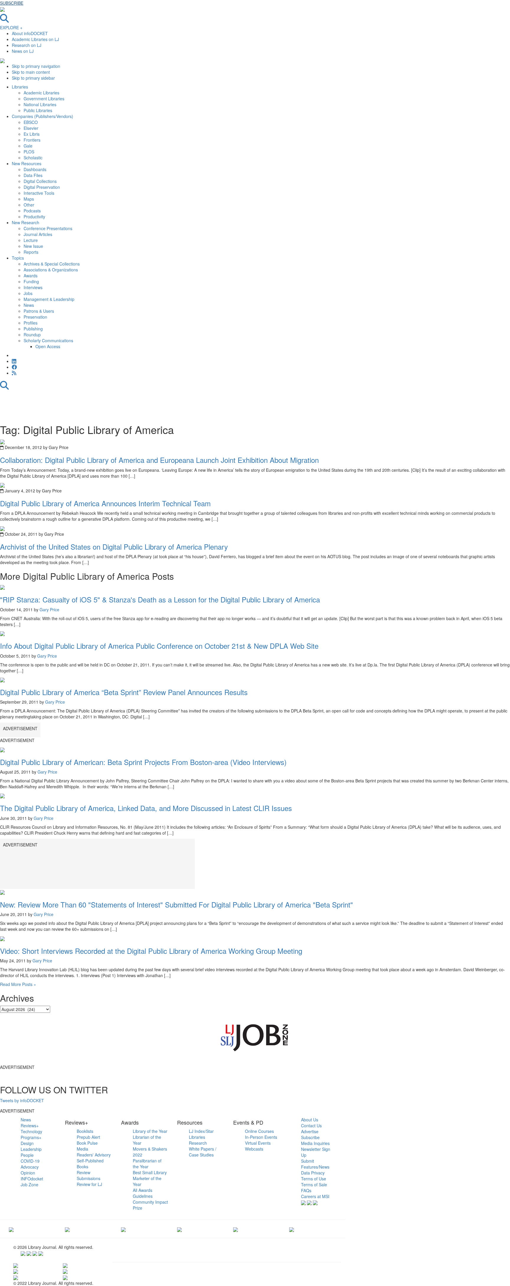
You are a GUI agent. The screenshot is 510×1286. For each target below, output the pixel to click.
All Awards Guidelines (143, 1193)
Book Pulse (87, 1143)
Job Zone (29, 1184)
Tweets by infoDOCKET (22, 1100)
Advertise (309, 1131)
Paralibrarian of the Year (147, 1163)
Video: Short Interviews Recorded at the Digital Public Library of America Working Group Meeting (151, 951)
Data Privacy (313, 1173)
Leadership (31, 1149)
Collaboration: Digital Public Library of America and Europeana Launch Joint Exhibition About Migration (159, 460)
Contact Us (311, 1125)
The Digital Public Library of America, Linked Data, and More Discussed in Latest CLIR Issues (146, 808)
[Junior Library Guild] (179, 1229)
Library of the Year (150, 1131)
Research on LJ (26, 45)
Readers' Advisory (94, 1155)
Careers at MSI (315, 1196)
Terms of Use (313, 1179)
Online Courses (259, 1131)
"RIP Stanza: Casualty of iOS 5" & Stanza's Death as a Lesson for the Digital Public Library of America (160, 599)
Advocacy (30, 1167)
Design (27, 1143)
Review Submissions (88, 1175)
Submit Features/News (315, 1164)
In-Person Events (261, 1137)
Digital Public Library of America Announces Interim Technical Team (105, 503)
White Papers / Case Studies (202, 1152)
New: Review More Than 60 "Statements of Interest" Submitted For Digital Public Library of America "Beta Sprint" (176, 904)
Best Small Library (150, 1172)
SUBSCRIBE (11, 3)
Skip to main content (31, 72)
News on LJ (23, 51)
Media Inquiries (315, 1143)
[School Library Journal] (291, 1229)
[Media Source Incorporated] (11, 1229)
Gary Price (49, 609)
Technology (31, 1131)
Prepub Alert (88, 1137)
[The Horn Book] (123, 1229)
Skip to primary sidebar (33, 78)
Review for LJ (89, 1184)
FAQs (306, 1190)
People (27, 1155)
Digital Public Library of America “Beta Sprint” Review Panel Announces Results (124, 692)
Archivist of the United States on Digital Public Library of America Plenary (114, 546)
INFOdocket (32, 1179)
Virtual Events (258, 1143)
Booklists (85, 1131)
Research (198, 1143)
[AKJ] (67, 1229)
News (26, 1120)
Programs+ (31, 1137)
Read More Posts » (18, 984)
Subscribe (310, 1137)
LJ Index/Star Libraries (201, 1134)
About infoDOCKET (30, 33)
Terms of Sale (314, 1184)
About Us (309, 1120)
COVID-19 (30, 1161)
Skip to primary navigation (36, 66)
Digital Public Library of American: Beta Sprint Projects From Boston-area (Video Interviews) (143, 762)
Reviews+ (30, 1125)
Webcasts (254, 1149)
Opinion (28, 1173)
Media (82, 1149)
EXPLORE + (11, 27)
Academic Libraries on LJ (35, 39)
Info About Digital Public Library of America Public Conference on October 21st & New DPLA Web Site (159, 645)
